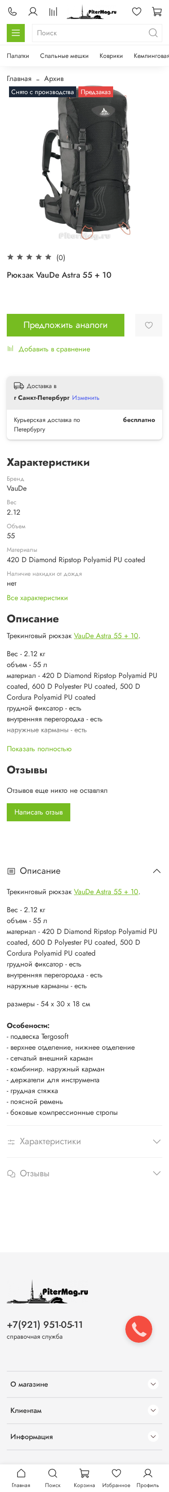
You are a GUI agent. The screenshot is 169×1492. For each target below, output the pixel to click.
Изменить (86, 397)
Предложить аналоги (65, 325)
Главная (19, 78)
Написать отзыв (38, 812)
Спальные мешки (64, 55)
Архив (54, 78)
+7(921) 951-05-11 (45, 1324)
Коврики (111, 55)
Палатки (18, 55)
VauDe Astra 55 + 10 (106, 635)
